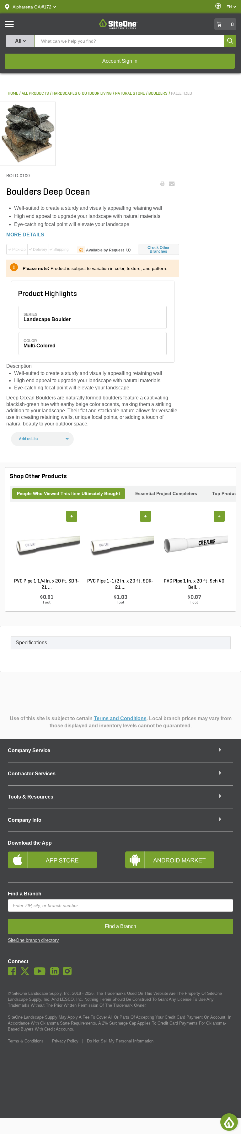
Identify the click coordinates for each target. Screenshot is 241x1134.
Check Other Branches (158, 249)
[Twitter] (26, 973)
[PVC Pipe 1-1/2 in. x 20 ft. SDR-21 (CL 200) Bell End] (120, 544)
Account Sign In (119, 61)
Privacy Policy (65, 1041)
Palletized (181, 93)
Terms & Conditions (26, 1041)
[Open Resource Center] (229, 1122)
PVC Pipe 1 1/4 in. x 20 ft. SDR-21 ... (46, 584)
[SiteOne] (118, 28)
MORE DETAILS (25, 234)
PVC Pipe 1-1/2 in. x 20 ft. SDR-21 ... (120, 584)
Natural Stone (130, 93)
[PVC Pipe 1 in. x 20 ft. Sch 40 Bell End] (194, 544)
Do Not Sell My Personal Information (120, 1041)
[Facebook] (13, 973)
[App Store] (62, 862)
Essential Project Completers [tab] (166, 493)
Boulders (158, 93)
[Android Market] (179, 862)
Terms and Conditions (120, 718)
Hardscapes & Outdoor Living (82, 93)
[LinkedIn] (56, 973)
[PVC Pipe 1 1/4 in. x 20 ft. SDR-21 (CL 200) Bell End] (46, 544)
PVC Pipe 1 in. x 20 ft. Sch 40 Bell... (194, 584)
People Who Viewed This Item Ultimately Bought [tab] (68, 493)
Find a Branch (24, 893)
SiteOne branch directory (33, 940)
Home (13, 93)
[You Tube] (41, 973)
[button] (32, 6)
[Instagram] (69, 973)
